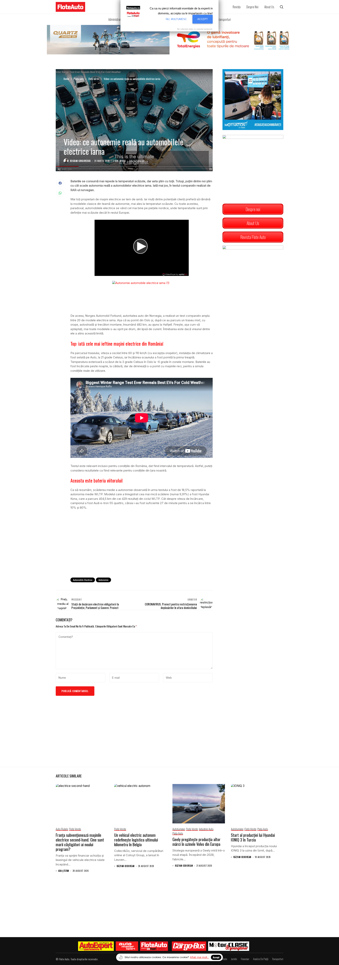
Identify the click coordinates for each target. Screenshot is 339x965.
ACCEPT (202, 19)
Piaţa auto (79, 79)
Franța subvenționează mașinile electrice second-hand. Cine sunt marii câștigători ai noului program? (80, 842)
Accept (216, 957)
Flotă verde (93, 79)
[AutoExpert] (96, 946)
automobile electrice (82, 579)
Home (66, 79)
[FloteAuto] (154, 946)
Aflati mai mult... (199, 957)
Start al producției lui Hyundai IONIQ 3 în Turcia (253, 837)
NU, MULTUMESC (176, 19)
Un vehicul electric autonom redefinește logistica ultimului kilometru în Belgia (136, 839)
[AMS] (127, 946)
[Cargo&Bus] (189, 946)
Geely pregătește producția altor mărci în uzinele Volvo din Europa (196, 841)
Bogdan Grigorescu (80, 161)
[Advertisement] (141, 542)
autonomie (103, 579)
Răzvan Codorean (126, 866)
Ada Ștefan (63, 871)
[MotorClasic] (228, 946)
